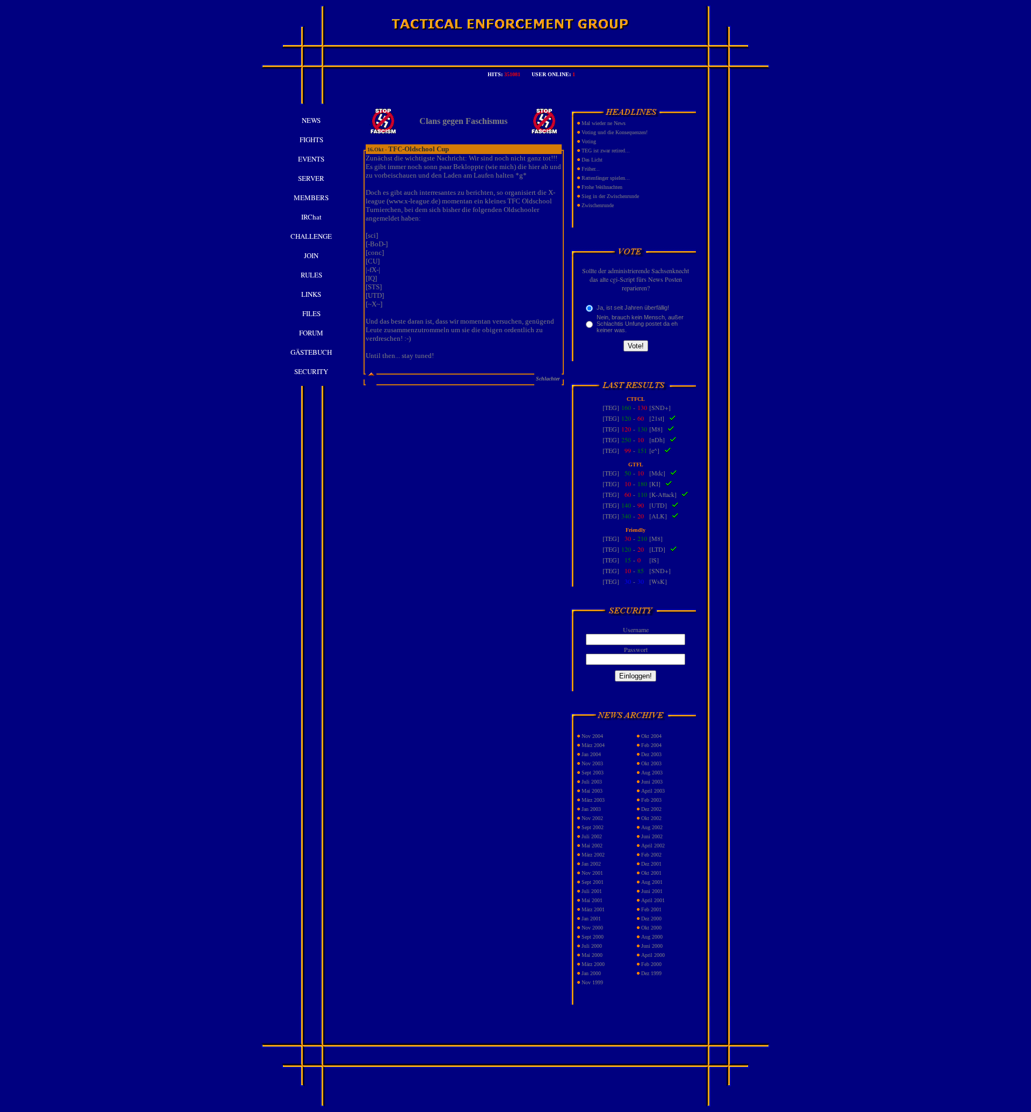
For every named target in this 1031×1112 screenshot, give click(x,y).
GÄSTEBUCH (311, 352)
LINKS (311, 294)
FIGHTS (311, 139)
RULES (311, 275)
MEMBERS (311, 197)
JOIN (311, 255)
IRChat (311, 217)
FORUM (311, 333)
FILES (311, 313)
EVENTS (311, 159)
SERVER (311, 178)
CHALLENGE (311, 236)
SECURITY (311, 371)
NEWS (311, 120)
